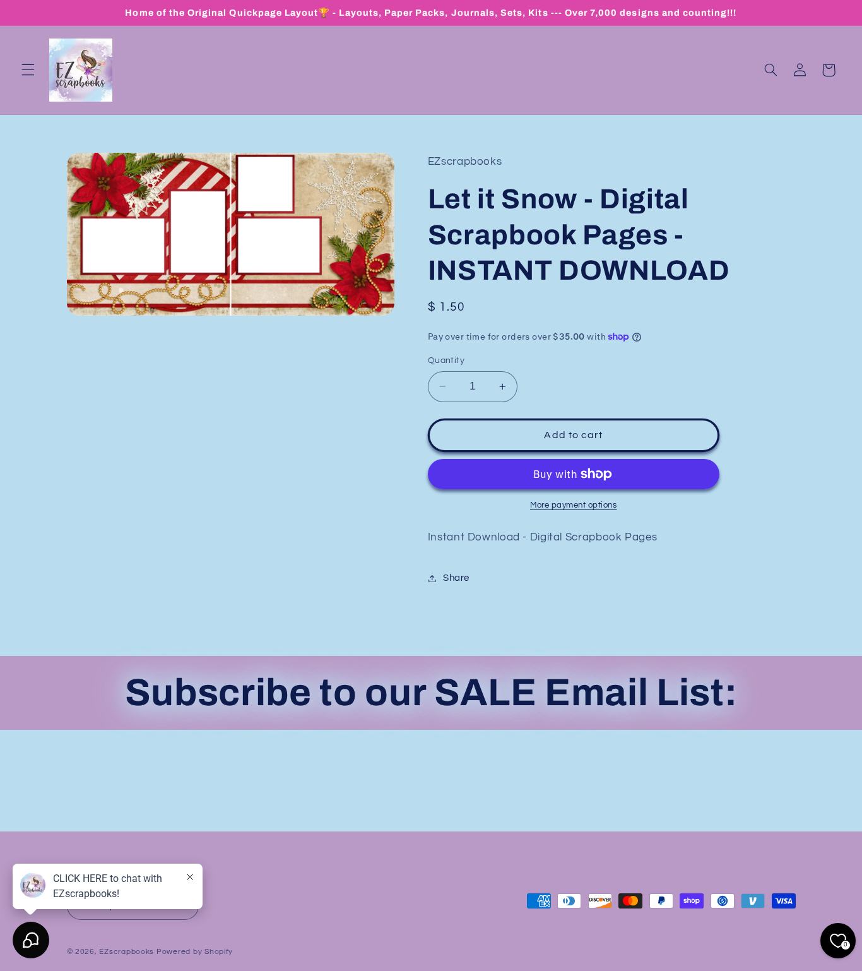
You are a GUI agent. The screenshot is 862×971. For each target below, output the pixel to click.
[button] (27, 70)
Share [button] (456, 578)
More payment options (573, 505)
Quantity (446, 360)
